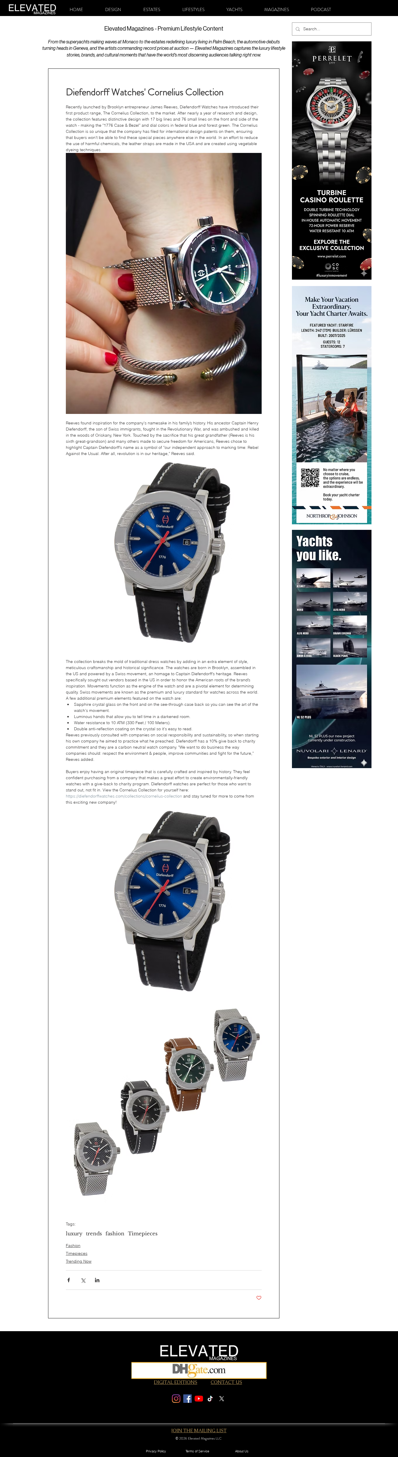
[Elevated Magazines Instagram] (176, 1398)
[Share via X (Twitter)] (83, 1280)
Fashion (73, 1245)
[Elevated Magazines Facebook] (187, 1398)
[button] (113, 10)
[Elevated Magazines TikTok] (210, 1398)
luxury (74, 1234)
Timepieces (143, 1234)
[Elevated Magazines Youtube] (199, 1398)
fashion (114, 1234)
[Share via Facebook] (68, 1280)
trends (94, 1234)
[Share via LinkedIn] (97, 1280)
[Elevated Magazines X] (221, 1398)
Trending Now (78, 1261)
